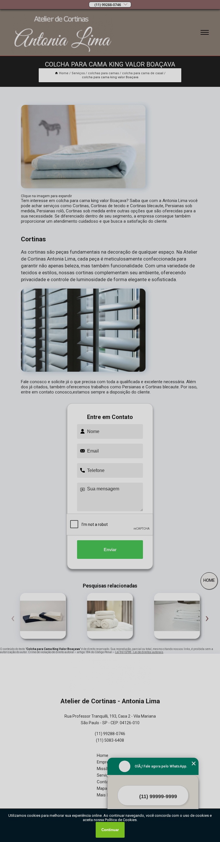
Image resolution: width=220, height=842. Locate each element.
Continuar (110, 830)
